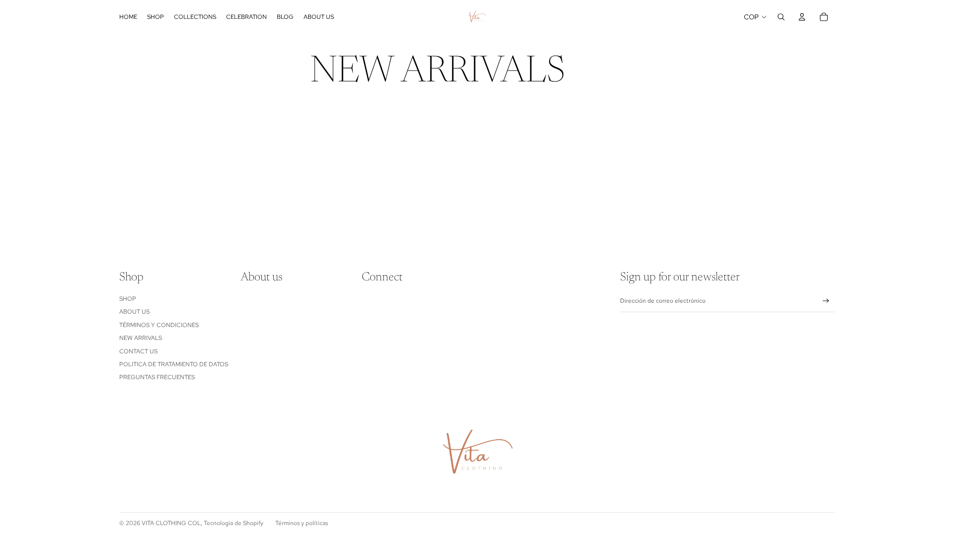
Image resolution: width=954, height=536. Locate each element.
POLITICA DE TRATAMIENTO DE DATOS (173, 364)
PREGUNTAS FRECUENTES (157, 377)
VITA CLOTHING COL (171, 523)
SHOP (127, 299)
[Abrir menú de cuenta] (802, 17)
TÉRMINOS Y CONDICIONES (159, 325)
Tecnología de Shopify (233, 523)
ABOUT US (134, 312)
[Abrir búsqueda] (781, 17)
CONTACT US (138, 351)
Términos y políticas (301, 523)
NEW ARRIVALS (140, 338)
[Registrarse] (826, 301)
